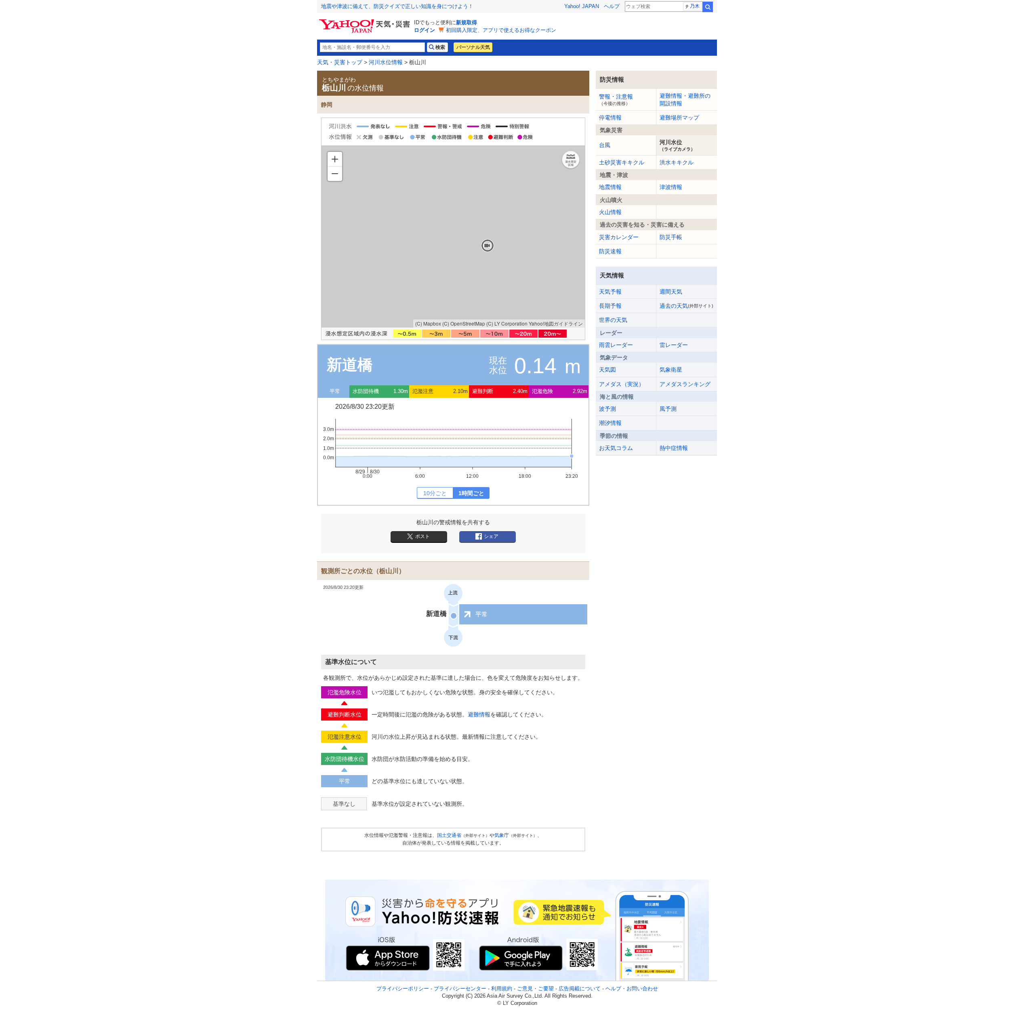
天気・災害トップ (339, 62)
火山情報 (610, 212)
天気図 (607, 369)
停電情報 (610, 117)
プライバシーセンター (460, 989)
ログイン (424, 30)
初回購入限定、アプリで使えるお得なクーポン (501, 30)
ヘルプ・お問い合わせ (631, 989)
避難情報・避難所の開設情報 (685, 99)
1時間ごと (471, 493)
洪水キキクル (677, 162)
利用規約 (501, 989)
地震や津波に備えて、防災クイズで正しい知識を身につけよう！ (397, 6)
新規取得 (466, 22)
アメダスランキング (685, 384)
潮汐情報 (610, 423)
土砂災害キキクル (621, 162)
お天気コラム (616, 448)
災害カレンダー (619, 237)
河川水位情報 (386, 62)
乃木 (695, 6)
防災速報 (610, 251)
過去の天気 (686, 306)
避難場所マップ (679, 117)
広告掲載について (580, 989)
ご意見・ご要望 (535, 989)
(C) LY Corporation (507, 323)
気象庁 (501, 835)
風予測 (668, 409)
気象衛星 (671, 369)
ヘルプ (612, 6)
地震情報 (610, 187)
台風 (604, 145)
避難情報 (479, 714)
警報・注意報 (616, 99)
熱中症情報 (674, 448)
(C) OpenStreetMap (463, 323)
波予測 (607, 409)
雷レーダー (674, 345)
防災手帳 (671, 237)
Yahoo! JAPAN (581, 6)
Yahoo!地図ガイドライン (556, 323)
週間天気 (671, 291)
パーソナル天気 (473, 47)
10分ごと (435, 493)
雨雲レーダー (616, 345)
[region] (453, 237)
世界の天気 (613, 320)
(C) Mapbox (428, 323)
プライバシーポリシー (402, 989)
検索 (707, 7)
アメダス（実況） (621, 384)
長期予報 (610, 306)
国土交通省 (449, 835)
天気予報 (610, 291)
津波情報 (671, 187)
